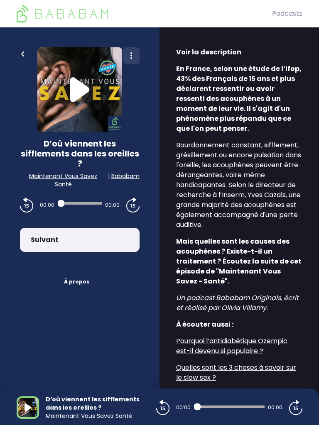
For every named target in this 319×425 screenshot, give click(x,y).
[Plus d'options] (131, 55)
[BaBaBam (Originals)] (144, 13)
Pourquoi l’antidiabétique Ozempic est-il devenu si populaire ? (231, 346)
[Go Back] (23, 53)
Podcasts (287, 13)
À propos (76, 281)
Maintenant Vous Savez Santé (63, 180)
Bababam (125, 176)
